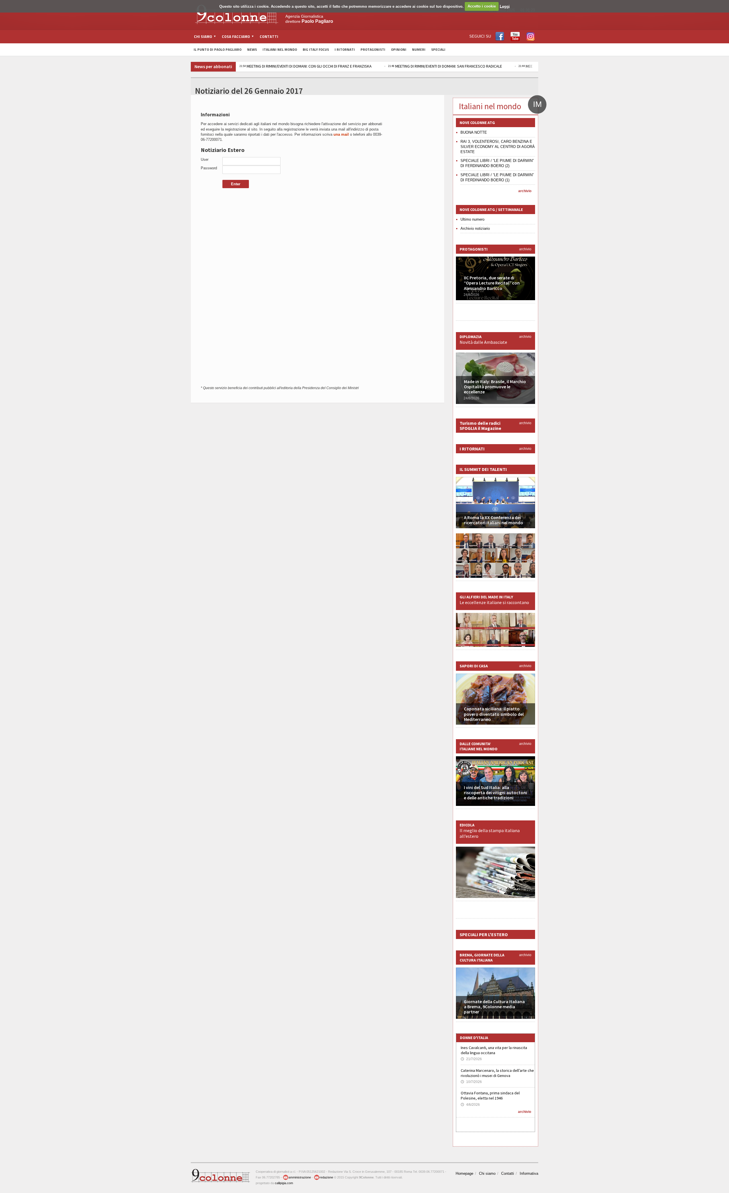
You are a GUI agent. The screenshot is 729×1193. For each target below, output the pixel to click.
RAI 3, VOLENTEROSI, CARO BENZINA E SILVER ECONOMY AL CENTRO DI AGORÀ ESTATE (497, 146)
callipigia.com (284, 1183)
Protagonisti (373, 49)
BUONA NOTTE (473, 132)
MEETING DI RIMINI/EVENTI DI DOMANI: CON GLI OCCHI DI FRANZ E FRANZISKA (305, 66)
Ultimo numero (472, 219)
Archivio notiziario (475, 228)
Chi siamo (487, 1173)
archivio (524, 191)
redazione (326, 1177)
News (252, 49)
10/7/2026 (471, 1082)
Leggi (505, 6)
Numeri (418, 49)
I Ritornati (345, 49)
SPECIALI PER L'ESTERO (484, 934)
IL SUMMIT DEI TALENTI (483, 469)
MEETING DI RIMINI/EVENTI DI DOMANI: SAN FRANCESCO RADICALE (445, 66)
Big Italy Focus (316, 49)
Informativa (529, 1173)
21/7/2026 (471, 1059)
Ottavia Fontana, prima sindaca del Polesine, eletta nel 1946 (490, 1095)
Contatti (269, 36)
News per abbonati (213, 66)
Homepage (464, 1173)
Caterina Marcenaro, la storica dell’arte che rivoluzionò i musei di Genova (497, 1073)
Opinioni (398, 49)
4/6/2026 (470, 1105)
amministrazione (299, 1177)
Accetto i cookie (482, 6)
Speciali (438, 49)
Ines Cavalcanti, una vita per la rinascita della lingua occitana (494, 1050)
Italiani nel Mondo (280, 49)
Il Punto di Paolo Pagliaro (217, 49)
